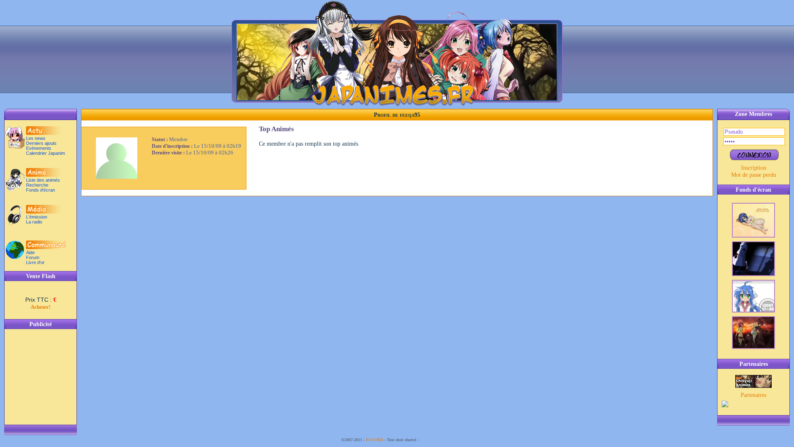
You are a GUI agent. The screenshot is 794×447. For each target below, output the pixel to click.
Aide (30, 252)
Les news (35, 138)
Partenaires (753, 395)
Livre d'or (35, 262)
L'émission (36, 216)
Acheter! (40, 307)
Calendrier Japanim (45, 153)
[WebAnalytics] (436, 439)
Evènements (38, 148)
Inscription (753, 167)
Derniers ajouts (41, 143)
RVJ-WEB (374, 439)
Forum (32, 257)
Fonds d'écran (40, 189)
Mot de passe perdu (753, 174)
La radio (34, 221)
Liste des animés (43, 180)
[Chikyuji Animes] (753, 385)
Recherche (37, 185)
